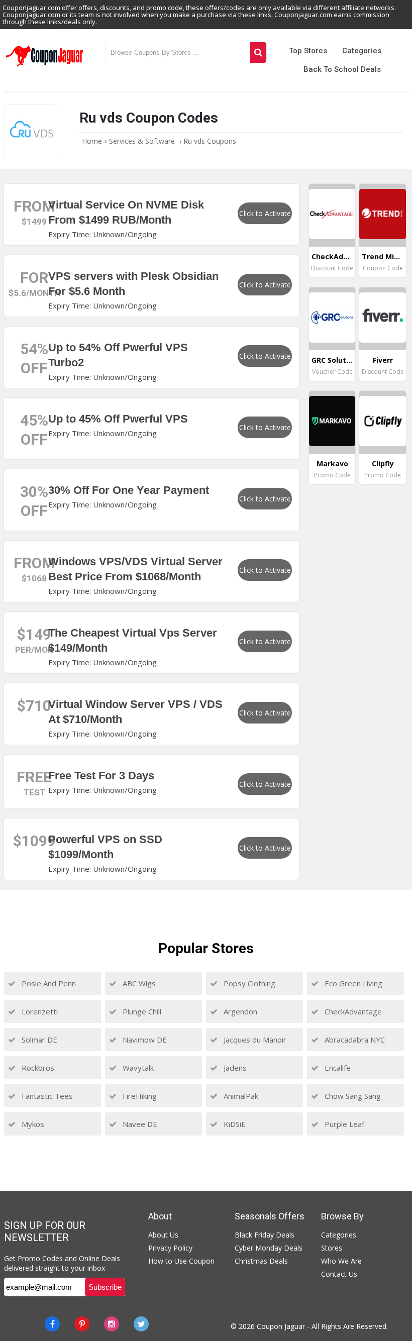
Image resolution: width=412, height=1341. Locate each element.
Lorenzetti (39, 1011)
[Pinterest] (81, 1323)
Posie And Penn (48, 983)
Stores (331, 1248)
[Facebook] (52, 1323)
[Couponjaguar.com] (44, 66)
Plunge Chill (141, 1011)
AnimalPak (240, 1096)
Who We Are (341, 1261)
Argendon (239, 1011)
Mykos (32, 1124)
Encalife (337, 1068)
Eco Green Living (352, 983)
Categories (361, 50)
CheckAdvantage (352, 1011)
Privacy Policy (170, 1248)
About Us (163, 1235)
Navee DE (139, 1124)
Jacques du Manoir (254, 1040)
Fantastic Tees (46, 1096)
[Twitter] (141, 1323)
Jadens (234, 1068)
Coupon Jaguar (281, 1326)
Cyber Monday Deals (268, 1248)
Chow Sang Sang (352, 1096)
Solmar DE (38, 1040)
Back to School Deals (342, 69)
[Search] (258, 52)
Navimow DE (144, 1040)
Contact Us (339, 1274)
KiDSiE (234, 1124)
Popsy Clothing (248, 983)
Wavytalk (137, 1068)
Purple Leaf (343, 1124)
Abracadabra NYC (354, 1040)
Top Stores (308, 50)
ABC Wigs (138, 983)
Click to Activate (265, 213)
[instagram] (111, 1323)
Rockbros (37, 1068)
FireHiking (139, 1096)
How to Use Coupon (181, 1261)
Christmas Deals (261, 1261)
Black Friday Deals (264, 1235)
